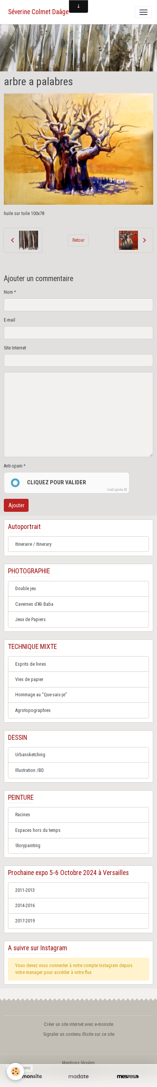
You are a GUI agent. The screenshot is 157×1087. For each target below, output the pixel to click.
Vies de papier (29, 679)
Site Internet (15, 348)
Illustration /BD (29, 770)
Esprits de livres (30, 664)
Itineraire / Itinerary (33, 544)
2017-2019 (25, 921)
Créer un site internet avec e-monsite (78, 1024)
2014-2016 (25, 905)
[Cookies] (15, 1071)
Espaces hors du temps (38, 830)
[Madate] (78, 1076)
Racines (22, 814)
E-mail (9, 320)
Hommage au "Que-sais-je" (41, 694)
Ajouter (16, 505)
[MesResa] (127, 1076)
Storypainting (27, 845)
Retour (78, 240)
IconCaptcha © (117, 490)
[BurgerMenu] (143, 12)
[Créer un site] (29, 1076)
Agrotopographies (33, 710)
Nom (8, 292)
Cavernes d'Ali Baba (34, 604)
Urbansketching (30, 754)
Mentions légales (78, 1063)
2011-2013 (25, 890)
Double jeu (25, 588)
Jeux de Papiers (30, 619)
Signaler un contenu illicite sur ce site (78, 1034)
